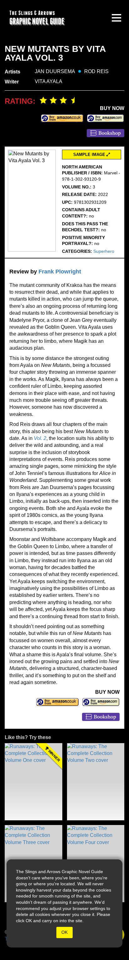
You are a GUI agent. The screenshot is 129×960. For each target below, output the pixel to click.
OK (64, 932)
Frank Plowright (60, 271)
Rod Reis (96, 71)
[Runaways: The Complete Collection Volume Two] (96, 781)
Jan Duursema (55, 71)
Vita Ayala (48, 81)
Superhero (103, 251)
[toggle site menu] (116, 18)
